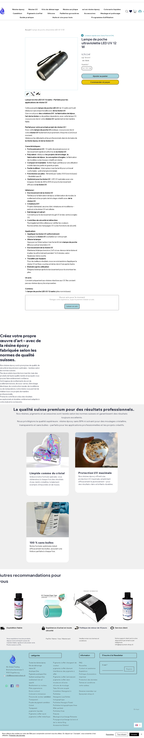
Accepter (134, 734)
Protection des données (17, 735)
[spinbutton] (87, 68)
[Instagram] (17, 685)
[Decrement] (83, 68)
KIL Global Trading (13, 667)
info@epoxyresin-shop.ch (124, 645)
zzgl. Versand (85, 57)
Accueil (28, 30)
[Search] (127, 11)
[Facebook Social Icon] (12, 685)
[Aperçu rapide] (18, 606)
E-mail (105, 665)
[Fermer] (141, 734)
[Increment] (90, 68)
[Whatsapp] (6, 685)
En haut (136, 709)
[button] (18, 9)
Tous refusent (121, 734)
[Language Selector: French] (138, 725)
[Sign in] (139, 11)
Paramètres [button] (110, 734)
